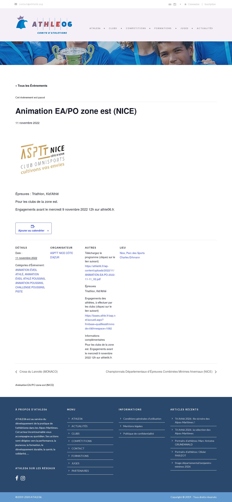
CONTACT (78, 448)
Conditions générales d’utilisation (142, 418)
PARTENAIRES (80, 470)
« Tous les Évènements (31, 85)
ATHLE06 (95, 28)
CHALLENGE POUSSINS (29, 287)
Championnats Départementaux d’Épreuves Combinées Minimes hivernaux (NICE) (159, 371)
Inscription (210, 4)
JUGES (184, 28)
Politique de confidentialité (138, 433)
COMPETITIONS (136, 28)
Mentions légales (133, 426)
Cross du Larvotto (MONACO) (38, 371)
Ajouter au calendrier (31, 230)
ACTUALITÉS (205, 28)
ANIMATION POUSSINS (29, 283)
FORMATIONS (163, 28)
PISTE (19, 291)
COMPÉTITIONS (82, 440)
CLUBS (113, 28)
